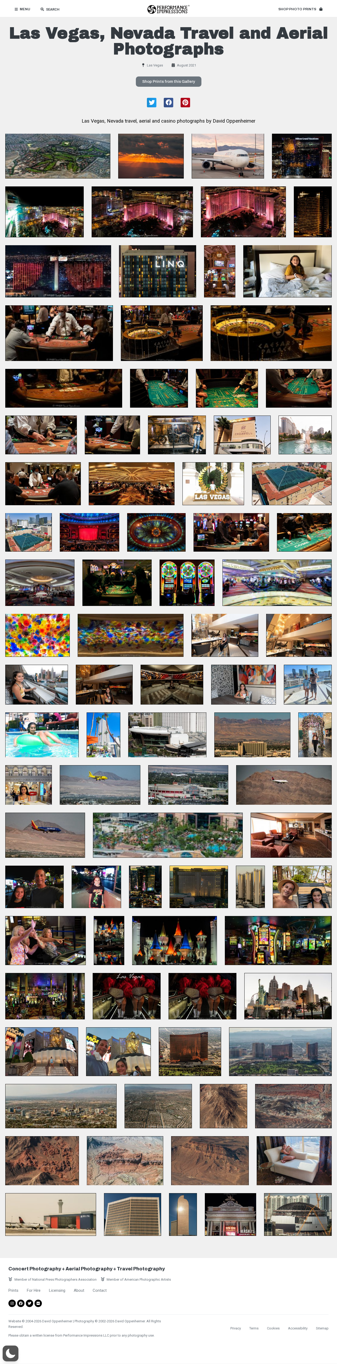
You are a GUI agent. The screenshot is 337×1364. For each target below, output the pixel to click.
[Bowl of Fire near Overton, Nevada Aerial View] (42, 1160)
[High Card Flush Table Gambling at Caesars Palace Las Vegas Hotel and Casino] (59, 333)
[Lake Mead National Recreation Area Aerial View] (293, 1106)
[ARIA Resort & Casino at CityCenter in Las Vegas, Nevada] (145, 887)
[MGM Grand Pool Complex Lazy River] (42, 735)
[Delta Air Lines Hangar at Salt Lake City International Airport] (50, 1214)
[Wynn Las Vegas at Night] (313, 211)
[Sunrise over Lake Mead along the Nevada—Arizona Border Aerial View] (151, 156)
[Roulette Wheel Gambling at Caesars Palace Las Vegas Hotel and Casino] (162, 333)
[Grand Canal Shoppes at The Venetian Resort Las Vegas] (315, 735)
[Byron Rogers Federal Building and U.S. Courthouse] (132, 1214)
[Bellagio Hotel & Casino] (40, 583)
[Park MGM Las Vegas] (167, 735)
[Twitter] (29, 1303)
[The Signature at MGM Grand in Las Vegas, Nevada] (103, 735)
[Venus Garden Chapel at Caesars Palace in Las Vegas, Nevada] (213, 483)
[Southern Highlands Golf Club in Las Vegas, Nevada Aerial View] (57, 156)
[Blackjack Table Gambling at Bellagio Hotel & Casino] (231, 532)
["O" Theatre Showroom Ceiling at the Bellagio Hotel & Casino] (156, 532)
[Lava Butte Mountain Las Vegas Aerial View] (223, 1106)
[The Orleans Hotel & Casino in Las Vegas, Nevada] (252, 735)
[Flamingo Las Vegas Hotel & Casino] (243, 211)
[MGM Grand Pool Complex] (168, 835)
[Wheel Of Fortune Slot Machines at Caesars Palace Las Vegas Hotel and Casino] (187, 583)
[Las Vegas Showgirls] (127, 996)
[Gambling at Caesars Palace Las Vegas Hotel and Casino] (132, 483)
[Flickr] (38, 1303)
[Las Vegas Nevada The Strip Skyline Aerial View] (61, 1106)
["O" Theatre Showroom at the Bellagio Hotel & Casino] (89, 532)
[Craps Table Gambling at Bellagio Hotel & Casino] (304, 532)
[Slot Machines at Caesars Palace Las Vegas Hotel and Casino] (219, 271)
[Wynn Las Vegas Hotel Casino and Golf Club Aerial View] (190, 1051)
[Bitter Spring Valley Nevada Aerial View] (210, 1160)
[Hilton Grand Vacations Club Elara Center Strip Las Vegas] (302, 156)
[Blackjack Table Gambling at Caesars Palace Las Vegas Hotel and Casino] (41, 435)
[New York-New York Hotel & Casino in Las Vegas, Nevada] (45, 940)
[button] (300, 9)
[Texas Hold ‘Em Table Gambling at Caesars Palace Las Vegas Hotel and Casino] (63, 388)
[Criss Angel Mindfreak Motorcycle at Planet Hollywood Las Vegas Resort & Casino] (177, 435)
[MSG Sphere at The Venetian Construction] (298, 1214)
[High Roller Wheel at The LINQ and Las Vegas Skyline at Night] (44, 211)
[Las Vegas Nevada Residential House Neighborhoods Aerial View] (158, 1106)
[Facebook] (20, 1303)
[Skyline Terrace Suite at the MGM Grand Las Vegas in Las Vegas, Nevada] (224, 635)
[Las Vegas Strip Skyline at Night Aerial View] (142, 211)
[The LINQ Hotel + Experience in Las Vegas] (157, 271)
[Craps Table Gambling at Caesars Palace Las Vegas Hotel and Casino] (159, 388)
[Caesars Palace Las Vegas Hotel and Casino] (305, 435)
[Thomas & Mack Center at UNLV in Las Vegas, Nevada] (188, 785)
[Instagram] (12, 1303)
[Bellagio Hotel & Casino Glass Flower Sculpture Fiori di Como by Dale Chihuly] (37, 635)
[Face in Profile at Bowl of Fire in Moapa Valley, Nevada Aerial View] (125, 1160)
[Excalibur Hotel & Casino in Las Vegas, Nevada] (109, 940)
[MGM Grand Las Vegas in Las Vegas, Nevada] (287, 271)
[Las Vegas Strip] (34, 887)
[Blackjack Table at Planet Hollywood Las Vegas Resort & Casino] (112, 435)
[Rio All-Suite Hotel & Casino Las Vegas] (58, 271)
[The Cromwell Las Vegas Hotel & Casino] (242, 435)
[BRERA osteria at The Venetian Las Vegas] (28, 785)
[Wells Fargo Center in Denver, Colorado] (183, 1214)
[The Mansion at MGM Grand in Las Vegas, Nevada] (292, 483)
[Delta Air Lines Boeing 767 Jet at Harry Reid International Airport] (228, 156)
